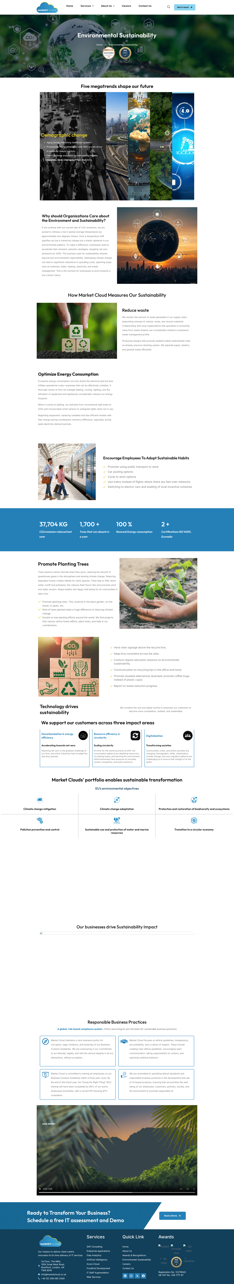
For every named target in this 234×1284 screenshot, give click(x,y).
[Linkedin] (125, 1276)
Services (86, 5)
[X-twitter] (137, 1276)
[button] (87, 6)
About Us (106, 5)
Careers (126, 5)
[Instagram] (131, 1276)
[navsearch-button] (168, 7)
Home (69, 5)
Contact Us (145, 5)
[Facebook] (143, 1276)
